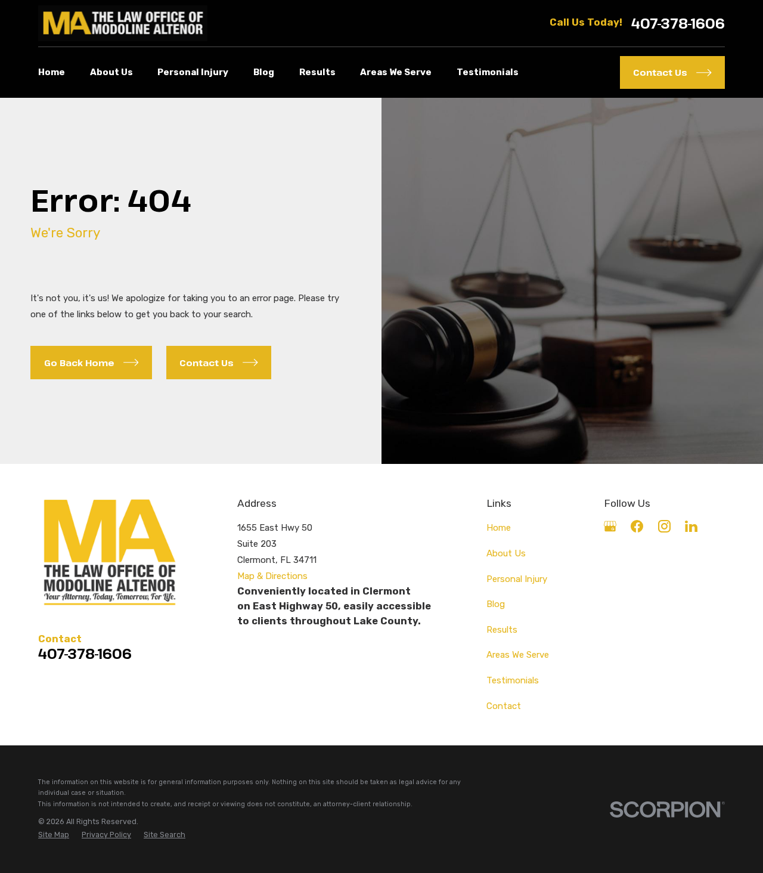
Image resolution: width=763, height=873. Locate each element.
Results (501, 629)
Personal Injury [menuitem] (192, 72)
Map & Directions (272, 576)
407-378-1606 (678, 23)
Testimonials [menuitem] (488, 72)
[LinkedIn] (691, 526)
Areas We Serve (517, 654)
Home (498, 527)
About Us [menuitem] (111, 72)
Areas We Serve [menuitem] (396, 72)
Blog (495, 604)
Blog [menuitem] (263, 72)
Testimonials (512, 680)
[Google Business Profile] (610, 526)
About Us (506, 553)
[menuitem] (53, 835)
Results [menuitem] (317, 72)
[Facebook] (637, 526)
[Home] (122, 23)
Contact (503, 706)
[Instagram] (664, 526)
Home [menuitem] (51, 72)
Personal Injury (516, 579)
